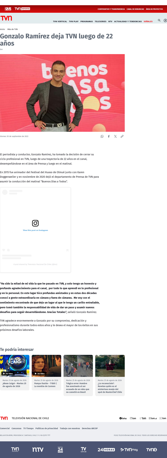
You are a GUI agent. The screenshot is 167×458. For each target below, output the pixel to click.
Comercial (5, 428)
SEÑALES (148, 21)
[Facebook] (108, 136)
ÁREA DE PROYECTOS (154, 9)
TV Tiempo (28, 428)
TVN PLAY (74, 21)
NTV (110, 21)
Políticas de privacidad (46, 428)
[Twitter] (115, 136)
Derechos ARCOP (90, 428)
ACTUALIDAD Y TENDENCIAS (128, 21)
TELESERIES (100, 21)
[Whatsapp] (102, 136)
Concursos (16, 428)
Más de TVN (12, 29)
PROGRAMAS (86, 21)
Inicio (2, 29)
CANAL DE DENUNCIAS (135, 9)
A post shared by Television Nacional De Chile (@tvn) (35, 264)
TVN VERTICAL (60, 21)
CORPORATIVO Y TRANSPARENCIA (111, 9)
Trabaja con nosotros (70, 428)
